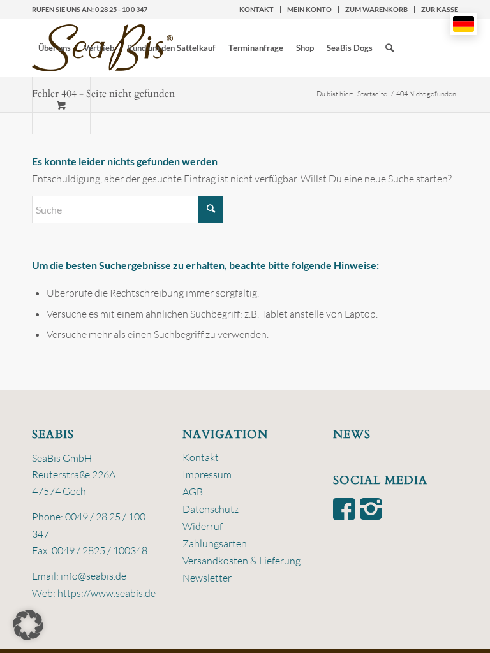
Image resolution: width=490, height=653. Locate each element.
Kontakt (256, 9)
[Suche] (389, 48)
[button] (28, 625)
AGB (192, 491)
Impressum (207, 474)
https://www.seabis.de (106, 593)
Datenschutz (210, 509)
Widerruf (202, 526)
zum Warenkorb (376, 9)
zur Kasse (439, 9)
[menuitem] (257, 9)
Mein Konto (309, 9)
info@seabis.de (93, 575)
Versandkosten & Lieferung (241, 560)
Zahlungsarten (214, 543)
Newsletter (207, 577)
